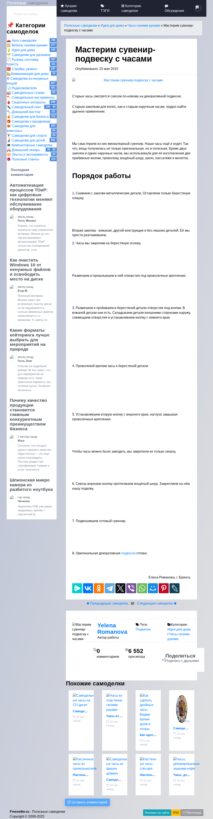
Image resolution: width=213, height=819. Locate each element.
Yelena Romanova (112, 628)
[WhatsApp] (142, 588)
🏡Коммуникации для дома (28, 74)
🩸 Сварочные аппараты (26, 102)
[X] (120, 588)
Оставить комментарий (89, 802)
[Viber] (131, 588)
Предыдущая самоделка (108, 603)
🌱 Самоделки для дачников (29, 55)
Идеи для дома (112, 25)
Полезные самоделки (80, 25)
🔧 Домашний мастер (23, 112)
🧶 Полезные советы (23, 159)
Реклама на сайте (157, 812)
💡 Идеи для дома (21, 50)
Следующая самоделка (155, 603)
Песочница (193, 812)
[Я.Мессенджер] (77, 588)
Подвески (143, 629)
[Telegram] (110, 588)
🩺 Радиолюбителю (22, 88)
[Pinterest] (164, 588)
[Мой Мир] (153, 588)
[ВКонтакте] (88, 588)
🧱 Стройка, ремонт (22, 69)
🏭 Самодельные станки (26, 92)
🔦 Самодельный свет (24, 107)
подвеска (128, 553)
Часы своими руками (144, 25)
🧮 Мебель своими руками (27, 45)
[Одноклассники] (99, 588)
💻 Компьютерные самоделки (29, 145)
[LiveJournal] (175, 588)
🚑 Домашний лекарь (23, 150)
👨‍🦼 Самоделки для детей (26, 140)
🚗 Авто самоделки (21, 40)
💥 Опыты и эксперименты (27, 154)
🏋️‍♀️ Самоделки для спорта (27, 135)
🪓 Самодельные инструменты (31, 97)
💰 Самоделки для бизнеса (28, 116)
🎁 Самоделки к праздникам (28, 121)
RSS (176, 812)
